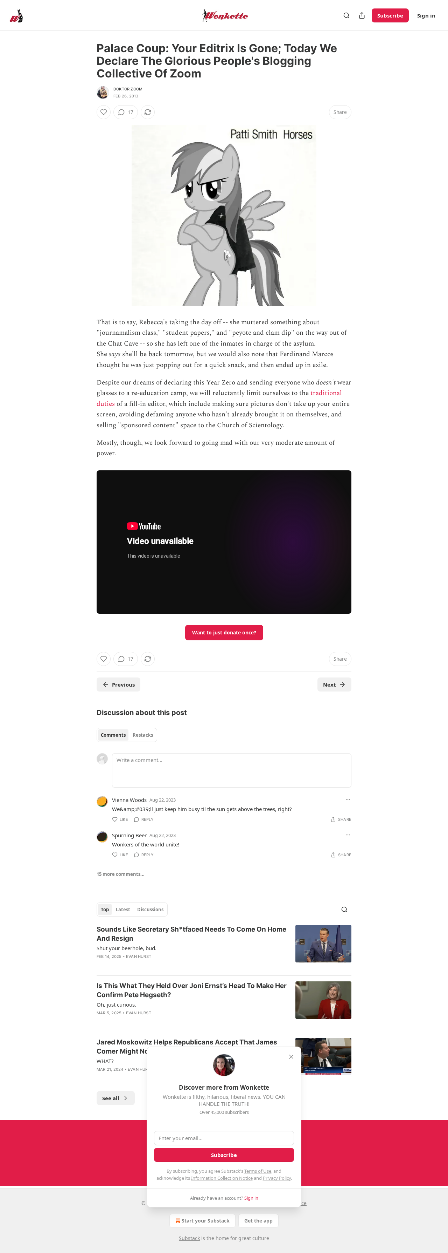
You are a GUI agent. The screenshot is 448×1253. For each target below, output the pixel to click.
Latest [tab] (123, 909)
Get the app (258, 1220)
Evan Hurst (138, 956)
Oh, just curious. (116, 1004)
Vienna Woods (129, 799)
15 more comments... (121, 874)
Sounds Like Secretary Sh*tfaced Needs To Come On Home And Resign (191, 933)
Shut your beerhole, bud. (126, 948)
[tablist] (127, 735)
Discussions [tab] (150, 909)
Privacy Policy (277, 1178)
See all (110, 1098)
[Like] (104, 112)
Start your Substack (206, 1220)
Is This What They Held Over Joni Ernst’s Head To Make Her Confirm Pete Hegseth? (192, 990)
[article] (224, 947)
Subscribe (390, 15)
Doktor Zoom (127, 89)
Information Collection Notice (222, 1178)
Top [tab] (105, 909)
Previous (123, 684)
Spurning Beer (129, 835)
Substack (189, 1238)
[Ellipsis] (348, 799)
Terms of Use (257, 1171)
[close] (291, 1056)
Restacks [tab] (143, 735)
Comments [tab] (113, 735)
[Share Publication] (362, 15)
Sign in (426, 15)
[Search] (347, 15)
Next (329, 684)
